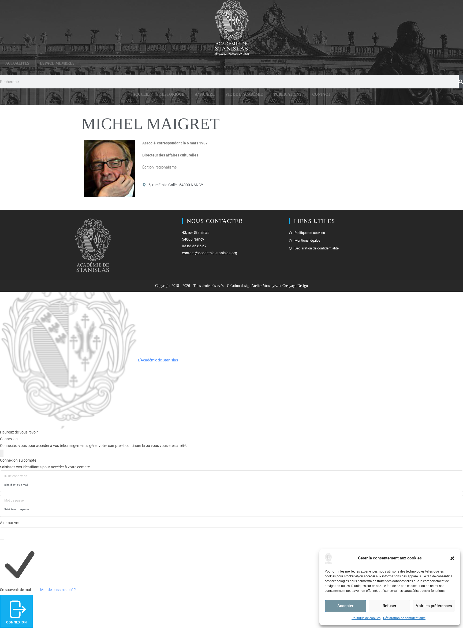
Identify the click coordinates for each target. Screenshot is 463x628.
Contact (321, 94)
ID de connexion (15, 476)
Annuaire (205, 94)
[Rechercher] (461, 81)
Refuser (389, 605)
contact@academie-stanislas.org (209, 253)
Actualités (17, 63)
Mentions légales (307, 240)
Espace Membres (57, 63)
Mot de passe (14, 500)
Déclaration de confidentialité (404, 618)
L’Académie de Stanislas (157, 360)
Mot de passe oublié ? (58, 590)
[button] (452, 558)
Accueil (141, 94)
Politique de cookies (366, 618)
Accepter (345, 605)
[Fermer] (2, 453)
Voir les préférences (434, 605)
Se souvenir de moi (15, 590)
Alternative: (9, 523)
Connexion (16, 622)
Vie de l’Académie (244, 94)
